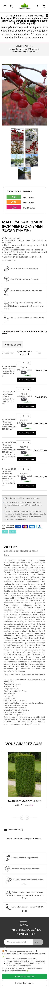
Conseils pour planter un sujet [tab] (21, 550)
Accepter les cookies (24, 976)
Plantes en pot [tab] (12, 344)
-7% (13, 202)
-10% (13, 207)
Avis (6, 555)
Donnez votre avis (11, 238)
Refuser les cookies (24, 983)
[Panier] (44, 6)
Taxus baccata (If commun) (24, 801)
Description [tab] (10, 546)
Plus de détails (9, 260)
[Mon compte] (37, 6)
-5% (13, 197)
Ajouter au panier (26, 380)
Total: (41, 370)
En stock (28, 375)
